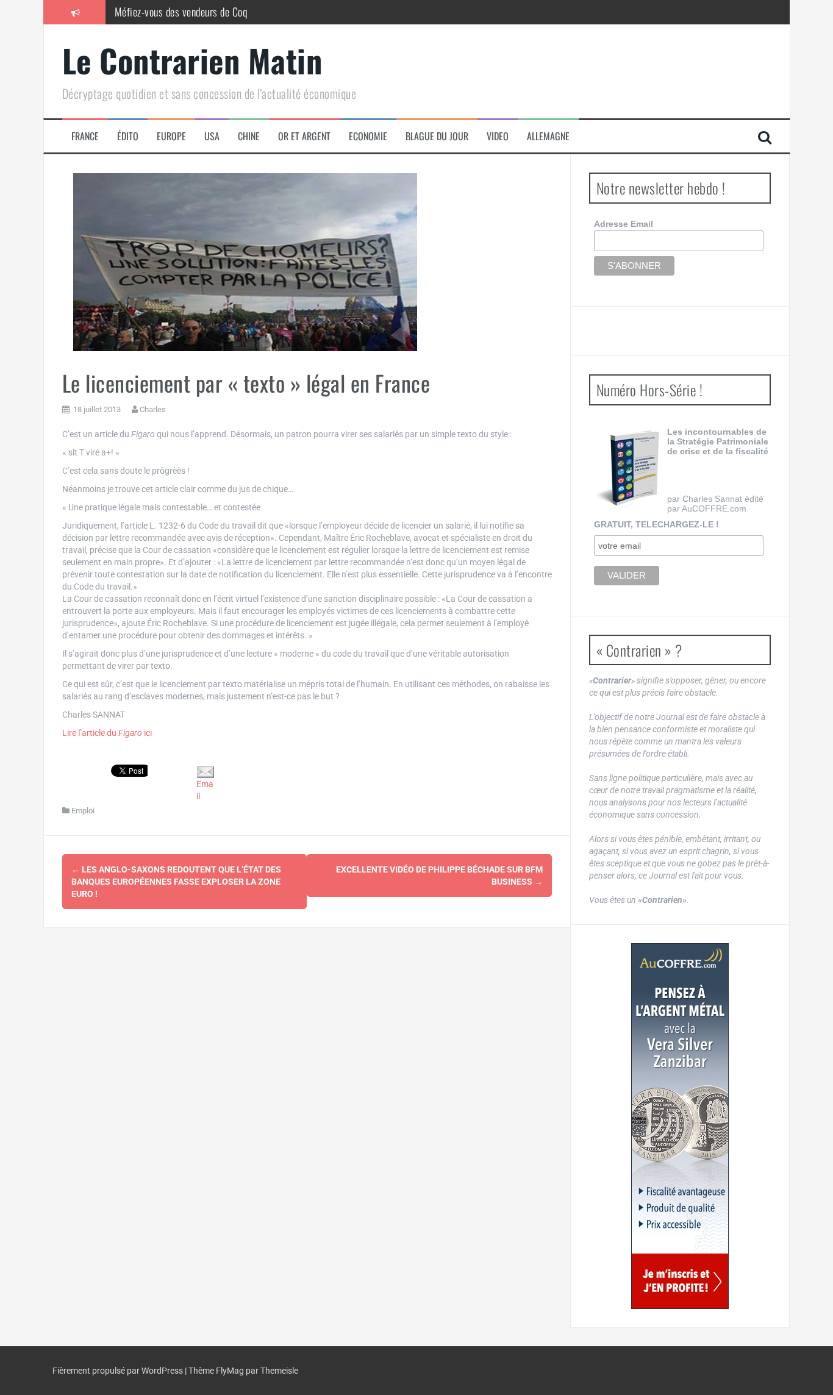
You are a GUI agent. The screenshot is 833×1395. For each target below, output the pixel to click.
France (85, 136)
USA (212, 136)
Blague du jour (437, 136)
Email (204, 790)
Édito (127, 136)
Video (498, 136)
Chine (249, 136)
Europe (171, 136)
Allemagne (548, 136)
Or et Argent (304, 136)
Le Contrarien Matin (192, 60)
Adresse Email (623, 224)
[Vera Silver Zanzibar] (680, 1126)
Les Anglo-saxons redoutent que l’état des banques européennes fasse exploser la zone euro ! (176, 882)
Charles (153, 409)
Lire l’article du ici (107, 733)
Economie (368, 136)
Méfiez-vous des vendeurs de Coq (181, 12)
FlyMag (230, 1370)
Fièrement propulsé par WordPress (118, 1370)
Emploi (83, 810)
